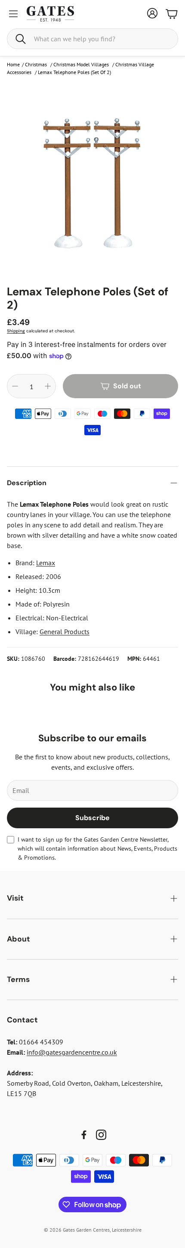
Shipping (16, 331)
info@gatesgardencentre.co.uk (72, 1052)
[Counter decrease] (15, 386)
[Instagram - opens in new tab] (101, 1135)
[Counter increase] (48, 386)
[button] (92, 39)
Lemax (45, 562)
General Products (64, 631)
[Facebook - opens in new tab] (84, 1135)
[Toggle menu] (13, 13)
